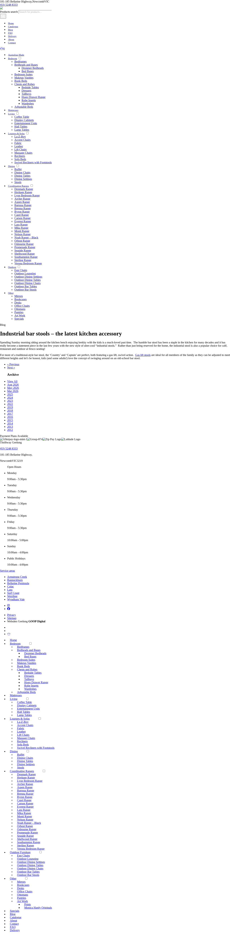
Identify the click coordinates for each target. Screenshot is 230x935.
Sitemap (11, 618)
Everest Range (22, 221)
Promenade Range (24, 247)
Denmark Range (23, 189)
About (11, 39)
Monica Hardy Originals (38, 907)
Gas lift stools (143, 355)
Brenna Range (22, 208)
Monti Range (21, 231)
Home (11, 23)
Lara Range (21, 224)
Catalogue (13, 26)
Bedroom (12, 58)
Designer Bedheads (33, 68)
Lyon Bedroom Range (27, 195)
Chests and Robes (24, 84)
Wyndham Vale (16, 599)
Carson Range (22, 218)
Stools (17, 182)
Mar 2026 (12, 391)
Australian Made (16, 55)
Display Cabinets (24, 120)
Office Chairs (22, 305)
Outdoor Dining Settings (28, 276)
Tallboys (26, 93)
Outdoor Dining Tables (27, 279)
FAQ (10, 33)
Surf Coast (13, 592)
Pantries (18, 312)
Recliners (19, 156)
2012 (10, 429)
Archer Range (22, 198)
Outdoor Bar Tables (25, 286)
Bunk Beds (20, 80)
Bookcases (20, 299)
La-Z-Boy (20, 136)
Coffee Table (21, 116)
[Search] (3, 16)
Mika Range (21, 227)
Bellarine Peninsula (18, 583)
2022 (10, 404)
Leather (18, 146)
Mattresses (13, 110)
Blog (10, 29)
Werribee (12, 596)
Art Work (19, 315)
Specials (19, 318)
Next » (11, 367)
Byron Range (22, 211)
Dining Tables (22, 175)
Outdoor (12, 267)
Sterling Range (22, 260)
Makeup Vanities (23, 77)
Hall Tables (20, 126)
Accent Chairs (22, 139)
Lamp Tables (21, 129)
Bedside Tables (30, 87)
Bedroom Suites (23, 74)
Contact (12, 42)
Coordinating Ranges (18, 186)
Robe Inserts (29, 100)
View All (12, 381)
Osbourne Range (24, 244)
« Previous (13, 364)
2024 (10, 397)
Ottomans (19, 309)
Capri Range (21, 214)
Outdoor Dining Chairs (27, 283)
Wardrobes (28, 103)
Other (10, 293)
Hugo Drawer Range (33, 97)
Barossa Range (22, 205)
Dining (11, 166)
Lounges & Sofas (16, 133)
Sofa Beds (20, 159)
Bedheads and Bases (26, 64)
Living (11, 113)
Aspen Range (22, 201)
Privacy (11, 614)
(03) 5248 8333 (9, 4)
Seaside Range (22, 250)
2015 (10, 420)
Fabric (18, 143)
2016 (10, 416)
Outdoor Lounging (25, 273)
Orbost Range (22, 240)
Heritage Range (23, 192)
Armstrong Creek (17, 576)
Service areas (7, 570)
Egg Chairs (20, 270)
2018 (10, 410)
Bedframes (20, 61)
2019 (10, 407)
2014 (10, 423)
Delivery (12, 36)
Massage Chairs (23, 152)
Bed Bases (28, 71)
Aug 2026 (13, 384)
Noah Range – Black (26, 237)
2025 (10, 394)
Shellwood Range (24, 253)
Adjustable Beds (23, 106)
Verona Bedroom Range (28, 263)
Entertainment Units (25, 123)
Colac (10, 586)
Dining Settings (23, 178)
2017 (10, 413)
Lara (9, 589)
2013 (10, 426)
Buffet (18, 169)
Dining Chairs (22, 172)
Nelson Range (22, 234)
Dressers (26, 90)
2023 (10, 400)
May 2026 (13, 387)
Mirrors (18, 296)
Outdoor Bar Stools (25, 289)
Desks (17, 302)
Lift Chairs (20, 149)
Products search (9, 11)
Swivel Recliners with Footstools (33, 162)
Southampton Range (26, 256)
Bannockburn (15, 580)
